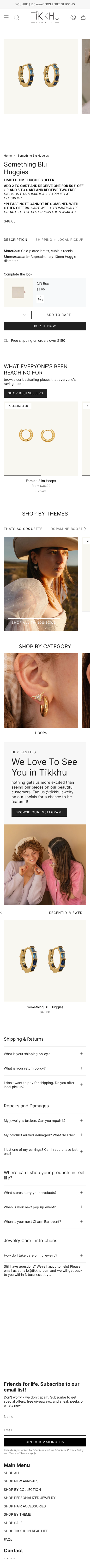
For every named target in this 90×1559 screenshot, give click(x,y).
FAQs (8, 1539)
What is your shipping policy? (27, 1054)
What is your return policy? (25, 1068)
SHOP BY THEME (17, 1514)
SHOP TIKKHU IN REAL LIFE (26, 1531)
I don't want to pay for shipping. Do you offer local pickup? (39, 1085)
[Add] (40, 299)
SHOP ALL (12, 1473)
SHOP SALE (13, 1523)
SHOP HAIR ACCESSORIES (25, 1506)
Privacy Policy (75, 1450)
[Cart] (83, 17)
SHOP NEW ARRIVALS (21, 1481)
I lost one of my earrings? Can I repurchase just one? (41, 1151)
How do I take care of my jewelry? (30, 1255)
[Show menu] (6, 17)
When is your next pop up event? (30, 1207)
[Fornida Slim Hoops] (41, 438)
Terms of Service (19, 1453)
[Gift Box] (18, 292)
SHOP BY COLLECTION (22, 1489)
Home (8, 155)
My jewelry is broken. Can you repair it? (35, 1120)
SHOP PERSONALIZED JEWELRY (29, 1498)
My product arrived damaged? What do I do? (39, 1135)
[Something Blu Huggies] (45, 961)
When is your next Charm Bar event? (32, 1221)
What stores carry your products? (30, 1193)
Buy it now (45, 326)
